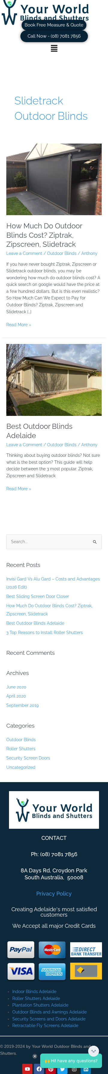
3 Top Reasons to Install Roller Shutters (44, 632)
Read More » (18, 324)
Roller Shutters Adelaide (36, 998)
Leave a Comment (24, 253)
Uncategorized (20, 767)
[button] (54, 48)
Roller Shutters (20, 748)
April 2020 (16, 696)
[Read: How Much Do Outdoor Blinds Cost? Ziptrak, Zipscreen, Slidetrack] (54, 179)
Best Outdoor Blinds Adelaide (35, 623)
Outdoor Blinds (61, 253)
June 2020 (16, 687)
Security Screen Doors (28, 758)
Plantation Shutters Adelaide (40, 1005)
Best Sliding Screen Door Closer (37, 596)
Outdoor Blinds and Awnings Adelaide (49, 1012)
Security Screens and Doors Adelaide (49, 1019)
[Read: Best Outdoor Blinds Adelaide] (54, 379)
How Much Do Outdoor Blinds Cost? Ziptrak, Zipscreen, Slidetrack (44, 235)
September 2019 (22, 705)
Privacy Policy (54, 893)
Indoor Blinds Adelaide (34, 991)
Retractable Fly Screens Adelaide (45, 1025)
